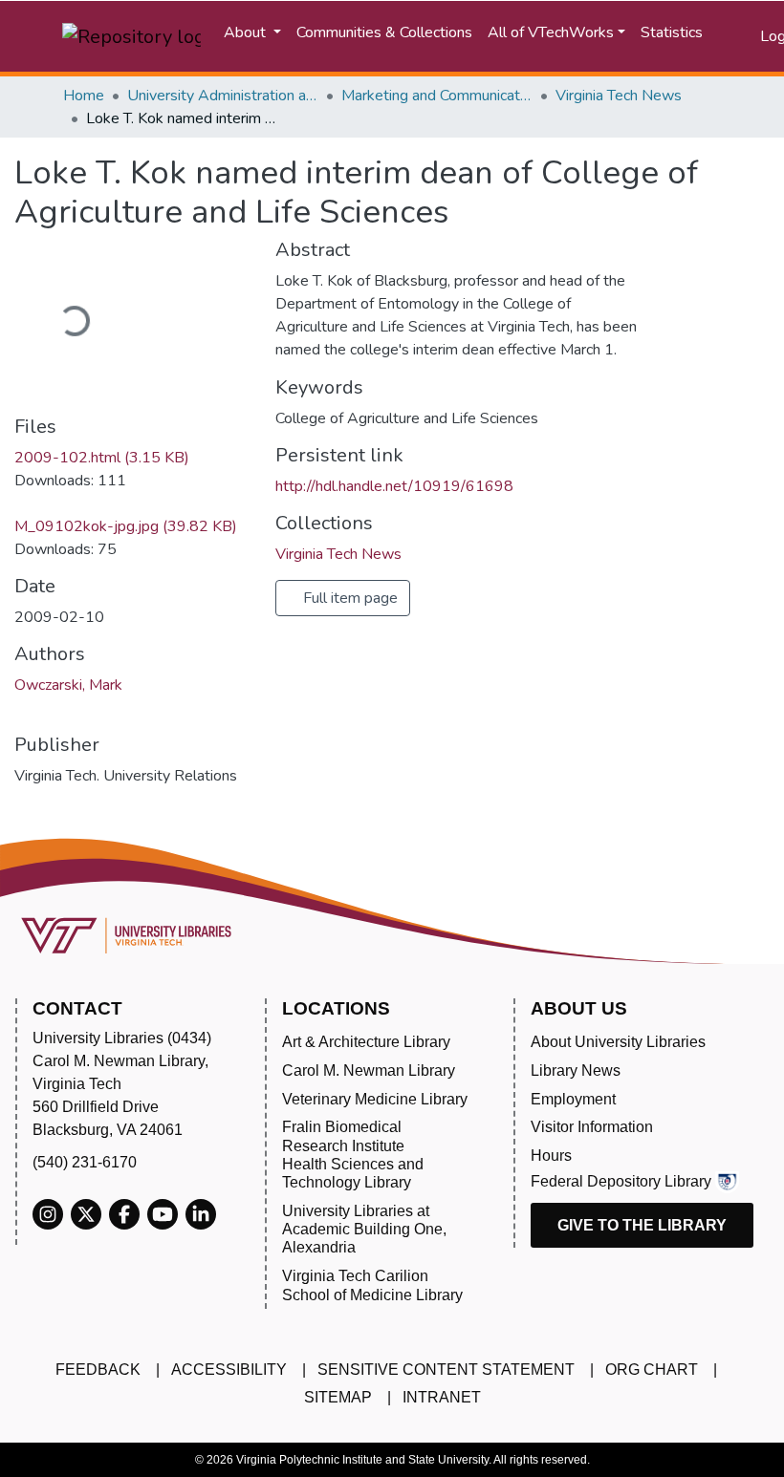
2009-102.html (101, 457)
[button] (746, 36)
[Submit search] (722, 36)
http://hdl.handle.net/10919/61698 (394, 486)
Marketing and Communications (437, 95)
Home (83, 95)
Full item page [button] (348, 598)
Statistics (672, 32)
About (247, 32)
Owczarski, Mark (68, 685)
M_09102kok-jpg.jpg (125, 526)
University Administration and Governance (222, 95)
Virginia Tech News (618, 95)
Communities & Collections (384, 32)
